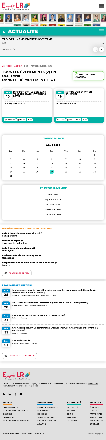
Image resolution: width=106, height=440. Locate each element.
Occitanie (72, 420)
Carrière (7, 414)
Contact (94, 424)
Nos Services (96, 420)
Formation (45, 402)
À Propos (94, 407)
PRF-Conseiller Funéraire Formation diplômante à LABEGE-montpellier (49, 302)
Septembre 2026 (53, 199)
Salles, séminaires (46, 420)
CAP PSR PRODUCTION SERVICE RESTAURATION (37, 315)
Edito (70, 414)
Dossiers (42, 414)
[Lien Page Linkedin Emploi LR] (10, 394)
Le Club (93, 411)
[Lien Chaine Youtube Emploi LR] (21, 394)
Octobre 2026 (53, 204)
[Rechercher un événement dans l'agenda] (95, 49)
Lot (26, 66)
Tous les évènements (41, 66)
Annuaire (71, 417)
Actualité (74, 402)
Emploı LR (96, 402)
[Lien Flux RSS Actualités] (4, 394)
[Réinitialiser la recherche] (101, 49)
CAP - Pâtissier (20, 340)
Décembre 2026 (53, 214)
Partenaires (96, 414)
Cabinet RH (8, 417)
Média (9, 66)
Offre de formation (47, 407)
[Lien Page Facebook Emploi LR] (15, 394)
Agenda (18, 66)
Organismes (43, 411)
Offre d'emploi (10, 407)
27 (51, 172)
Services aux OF (45, 417)
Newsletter (96, 417)
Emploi (7, 402)
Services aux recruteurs (16, 420)
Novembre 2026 (53, 209)
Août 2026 (53, 194)
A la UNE (41, 424)
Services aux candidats (15, 411)
